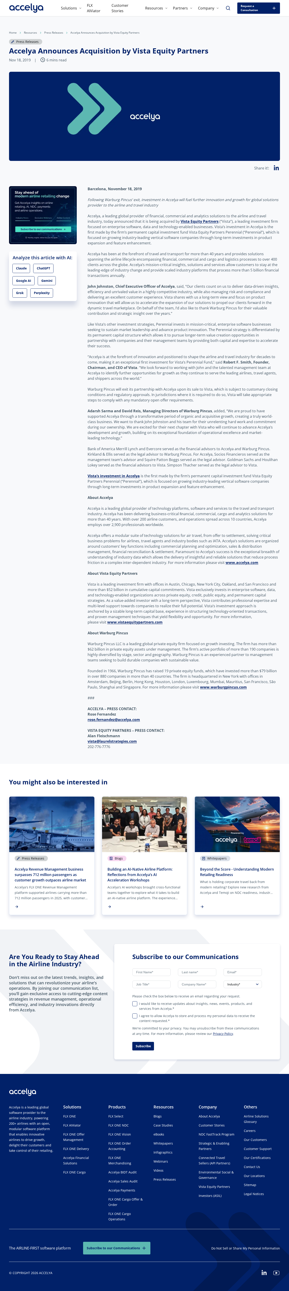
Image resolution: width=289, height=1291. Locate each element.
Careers (250, 1131)
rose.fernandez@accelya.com (114, 719)
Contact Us (252, 1167)
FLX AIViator (72, 1125)
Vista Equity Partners (200, 221)
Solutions (69, 8)
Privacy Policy (223, 1033)
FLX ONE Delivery (76, 1149)
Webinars (161, 1161)
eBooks (159, 1134)
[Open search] (228, 8)
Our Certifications (257, 1158)
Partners (180, 8)
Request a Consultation (249, 8)
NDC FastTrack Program (216, 1134)
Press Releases (53, 33)
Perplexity (42, 293)
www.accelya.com (242, 562)
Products (117, 1107)
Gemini (46, 280)
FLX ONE (69, 1116)
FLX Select (115, 1116)
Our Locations (254, 1176)
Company (206, 8)
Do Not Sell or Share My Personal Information (245, 1248)
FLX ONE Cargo (74, 1172)
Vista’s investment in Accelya (114, 475)
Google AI (23, 280)
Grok (20, 293)
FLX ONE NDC (118, 1125)
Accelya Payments (121, 1190)
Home (13, 33)
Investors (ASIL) (210, 1196)
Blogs (158, 1116)
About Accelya (209, 1116)
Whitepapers (163, 1143)
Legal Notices (254, 1194)
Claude (21, 268)
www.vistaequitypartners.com (135, 622)
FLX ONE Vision (119, 1134)
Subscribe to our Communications (113, 1248)
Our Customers (255, 1140)
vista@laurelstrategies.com (112, 741)
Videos (158, 1170)
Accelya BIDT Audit (122, 1172)
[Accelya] (26, 8)
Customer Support (258, 1149)
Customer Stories (212, 1125)
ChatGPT (43, 268)
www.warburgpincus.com (223, 687)
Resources (154, 8)
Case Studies (163, 1125)
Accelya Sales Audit (123, 1181)
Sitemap (250, 1185)
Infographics (163, 1152)
